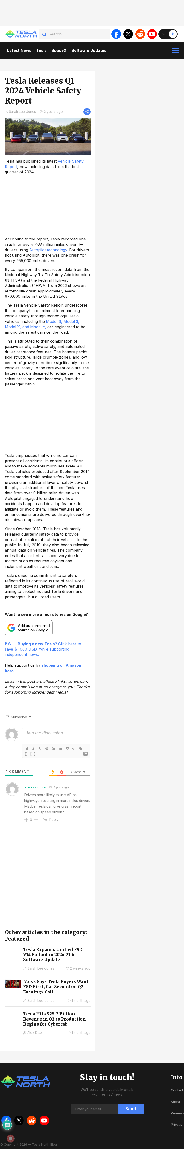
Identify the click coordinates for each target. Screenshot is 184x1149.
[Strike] (47, 748)
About (175, 1102)
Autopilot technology (48, 249)
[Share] (87, 111)
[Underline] (40, 748)
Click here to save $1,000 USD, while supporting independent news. (43, 649)
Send (131, 1109)
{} (26, 754)
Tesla (41, 50)
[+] (33, 754)
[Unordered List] (60, 748)
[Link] (80, 748)
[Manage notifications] (10, 1138)
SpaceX (59, 50)
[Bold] (26, 748)
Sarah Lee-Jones (22, 112)
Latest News (19, 50)
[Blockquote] (67, 748)
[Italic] (33, 748)
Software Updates (88, 50)
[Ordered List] (53, 748)
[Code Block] (73, 748)
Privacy (177, 1124)
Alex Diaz (34, 1033)
